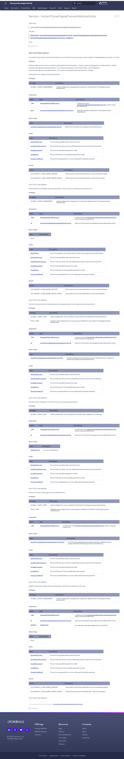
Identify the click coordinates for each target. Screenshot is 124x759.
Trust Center (63, 738)
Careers (85, 735)
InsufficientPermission (38, 146)
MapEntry (69, 38)
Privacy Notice (65, 756)
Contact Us (86, 738)
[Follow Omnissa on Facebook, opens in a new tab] (15, 730)
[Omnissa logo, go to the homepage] (16, 722)
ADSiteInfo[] (35, 450)
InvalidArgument (36, 150)
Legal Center (53, 756)
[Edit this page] (118, 16)
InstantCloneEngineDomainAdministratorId (55, 35)
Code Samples (42, 8)
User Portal (62, 741)
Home (6, 8)
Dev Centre (15, 8)
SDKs (60, 8)
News (84, 731)
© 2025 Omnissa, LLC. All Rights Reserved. (16, 738)
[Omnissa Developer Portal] (6, 3)
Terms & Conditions (79, 756)
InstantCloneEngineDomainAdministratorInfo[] (47, 542)
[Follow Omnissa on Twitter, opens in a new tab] (27, 730)
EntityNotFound (36, 142)
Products (38, 735)
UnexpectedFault (37, 159)
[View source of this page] (115, 16)
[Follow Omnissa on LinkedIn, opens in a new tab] (9, 730)
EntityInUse (35, 253)
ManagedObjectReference (49, 103)
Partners (61, 731)
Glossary (62, 744)
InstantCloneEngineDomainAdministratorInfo (90, 35)
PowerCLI (53, 8)
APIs (33, 8)
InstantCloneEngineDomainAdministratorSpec (47, 38)
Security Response (65, 735)
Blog (60, 728)
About (74, 8)
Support (67, 8)
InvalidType (35, 154)
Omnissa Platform (41, 728)
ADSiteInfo (34, 35)
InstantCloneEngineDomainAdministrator (92, 105)
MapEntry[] (44, 625)
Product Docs (25, 8)
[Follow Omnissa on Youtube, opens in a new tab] (21, 730)
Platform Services (41, 731)
